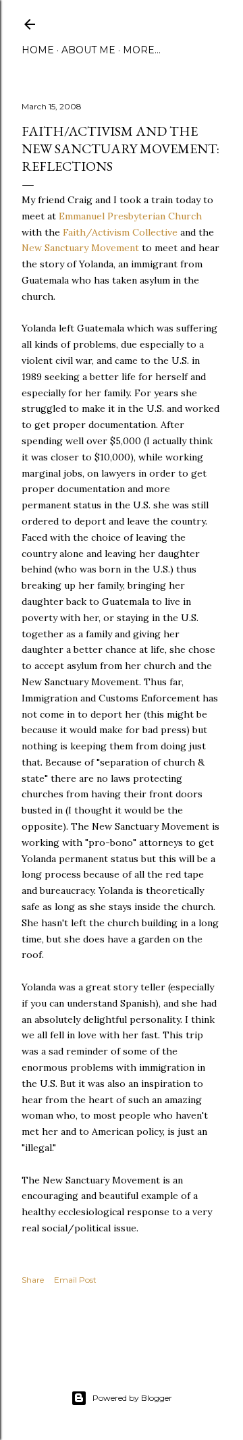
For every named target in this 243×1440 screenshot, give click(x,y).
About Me (88, 50)
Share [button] (33, 1280)
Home (38, 50)
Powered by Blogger (132, 1398)
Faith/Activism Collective (120, 232)
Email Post (75, 1280)
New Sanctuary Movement (80, 248)
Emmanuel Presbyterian (130, 216)
